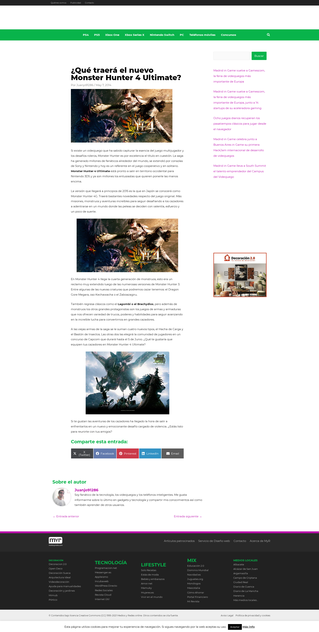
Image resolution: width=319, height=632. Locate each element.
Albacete (238, 564)
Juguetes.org (195, 579)
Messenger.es (103, 572)
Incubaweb (102, 581)
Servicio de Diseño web (214, 541)
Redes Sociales (104, 590)
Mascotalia (193, 587)
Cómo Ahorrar (195, 592)
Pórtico (53, 599)
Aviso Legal (227, 615)
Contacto (89, 2)
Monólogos (193, 583)
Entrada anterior (66, 516)
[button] (268, 35)
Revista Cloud (103, 594)
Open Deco (55, 568)
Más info (249, 626)
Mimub (53, 595)
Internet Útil (102, 599)
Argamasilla (240, 573)
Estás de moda (150, 574)
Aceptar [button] (235, 626)
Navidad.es (194, 574)
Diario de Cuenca (243, 586)
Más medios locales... (245, 600)
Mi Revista (193, 601)
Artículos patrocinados (179, 541)
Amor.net (146, 583)
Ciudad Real (240, 582)
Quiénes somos (58, 2)
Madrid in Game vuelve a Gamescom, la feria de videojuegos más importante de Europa (239, 76)
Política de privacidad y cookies (253, 615)
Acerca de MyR (260, 541)
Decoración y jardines (62, 590)
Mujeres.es (147, 592)
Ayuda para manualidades (65, 586)
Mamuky (146, 587)
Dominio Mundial (198, 570)
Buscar (259, 56)
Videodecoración (59, 581)
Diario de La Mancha (245, 591)
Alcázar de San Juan (245, 568)
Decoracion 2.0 (58, 564)
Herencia (238, 595)
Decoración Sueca (60, 572)
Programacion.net (106, 567)
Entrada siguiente (188, 516)
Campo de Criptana (245, 577)
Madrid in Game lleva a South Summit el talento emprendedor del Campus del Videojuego (239, 171)
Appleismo (101, 576)
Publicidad (75, 2)
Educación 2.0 (195, 565)
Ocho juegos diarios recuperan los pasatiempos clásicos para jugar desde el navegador (239, 123)
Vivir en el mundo (151, 596)
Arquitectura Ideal (60, 577)
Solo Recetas (148, 570)
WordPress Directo (106, 585)
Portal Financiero (197, 596)
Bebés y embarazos (152, 579)
